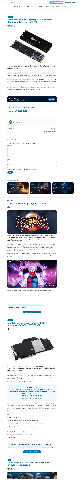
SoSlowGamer (12, 328)
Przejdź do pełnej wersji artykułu (31, 312)
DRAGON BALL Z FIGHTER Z (14, 307)
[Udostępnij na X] (24, 111)
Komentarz (9, 145)
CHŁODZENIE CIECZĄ (37, 444)
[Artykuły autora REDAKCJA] (8, 207)
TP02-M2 (33, 107)
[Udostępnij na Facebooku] (16, 111)
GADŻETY (58, 6)
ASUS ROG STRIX (12, 444)
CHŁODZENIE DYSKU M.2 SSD (14, 107)
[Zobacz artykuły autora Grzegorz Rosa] (8, 26)
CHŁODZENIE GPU (48, 444)
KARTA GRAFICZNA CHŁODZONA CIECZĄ (43, 447)
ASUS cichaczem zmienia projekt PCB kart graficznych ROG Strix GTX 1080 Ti (27, 324)
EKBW (19, 447)
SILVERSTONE (26, 107)
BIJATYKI (19, 305)
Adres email (9, 164)
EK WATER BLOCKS (12, 447)
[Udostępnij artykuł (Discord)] (26, 111)
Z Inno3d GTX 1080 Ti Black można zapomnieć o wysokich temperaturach (22, 428)
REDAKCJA (12, 206)
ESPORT (52, 6)
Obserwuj (51, 99)
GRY (23, 6)
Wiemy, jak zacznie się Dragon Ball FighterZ (27, 203)
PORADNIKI (41, 6)
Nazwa (8, 159)
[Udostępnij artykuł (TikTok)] (21, 111)
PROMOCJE (64, 6)
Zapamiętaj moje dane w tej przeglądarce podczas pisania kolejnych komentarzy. (22, 169)
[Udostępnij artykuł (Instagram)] (19, 111)
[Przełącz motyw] (73, 2)
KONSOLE (28, 6)
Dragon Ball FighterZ (11, 244)
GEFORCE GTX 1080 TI (28, 447)
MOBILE (47, 6)
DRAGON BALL (26, 305)
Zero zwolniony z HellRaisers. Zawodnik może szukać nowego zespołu (28, 463)
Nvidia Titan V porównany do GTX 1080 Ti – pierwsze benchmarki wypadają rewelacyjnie (25, 423)
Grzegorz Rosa (12, 25)
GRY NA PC (24, 307)
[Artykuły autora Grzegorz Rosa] (10, 122)
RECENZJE (34, 6)
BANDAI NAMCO (11, 305)
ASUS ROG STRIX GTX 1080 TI (24, 444)
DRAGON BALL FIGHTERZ (36, 305)
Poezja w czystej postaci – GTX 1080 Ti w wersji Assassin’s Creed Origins (22, 426)
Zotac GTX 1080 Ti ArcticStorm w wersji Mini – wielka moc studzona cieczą (22, 431)
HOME (8, 14)
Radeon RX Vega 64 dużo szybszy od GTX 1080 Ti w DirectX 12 (20, 434)
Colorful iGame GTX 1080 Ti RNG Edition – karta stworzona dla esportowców (23, 420)
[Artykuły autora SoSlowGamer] (8, 329)
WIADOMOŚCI (17, 6)
